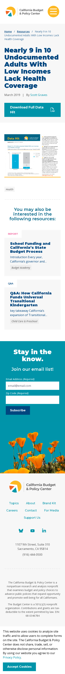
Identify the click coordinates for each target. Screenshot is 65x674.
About (30, 503)
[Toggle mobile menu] (53, 12)
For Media (51, 510)
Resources (23, 31)
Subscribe (18, 410)
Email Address (20, 379)
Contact (31, 510)
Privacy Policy (12, 657)
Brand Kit (49, 503)
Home (8, 31)
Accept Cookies (19, 666)
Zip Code (17, 393)
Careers (12, 510)
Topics (14, 503)
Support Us (32, 517)
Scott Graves (38, 95)
